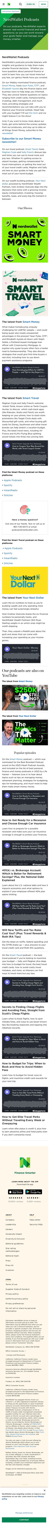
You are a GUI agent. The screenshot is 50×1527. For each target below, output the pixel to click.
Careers (9, 1229)
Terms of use (11, 1284)
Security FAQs (36, 1224)
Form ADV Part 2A (21, 1430)
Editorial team (12, 1256)
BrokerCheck (17, 1436)
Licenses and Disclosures (15, 1355)
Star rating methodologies (12, 1249)
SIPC (39, 1424)
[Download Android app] (33, 1192)
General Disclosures (17, 1434)
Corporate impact (14, 1234)
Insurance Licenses (13, 1377)
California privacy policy (17, 1299)
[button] (25, 697)
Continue (24, 1520)
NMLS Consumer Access (15, 1351)
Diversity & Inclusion (15, 1239)
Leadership (11, 1224)
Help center (35, 1220)
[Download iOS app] (15, 1192)
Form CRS (10, 1430)
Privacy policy (12, 1294)
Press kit (10, 1265)
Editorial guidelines (15, 1244)
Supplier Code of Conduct (18, 1289)
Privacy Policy (38, 1430)
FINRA (34, 1424)
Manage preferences (24, 1513)
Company (10, 1220)
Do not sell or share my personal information (21, 1309)
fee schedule (30, 1434)
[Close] (44, 1490)
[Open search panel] (20, 4)
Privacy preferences (15, 1304)
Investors (10, 1270)
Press (8, 1261)
